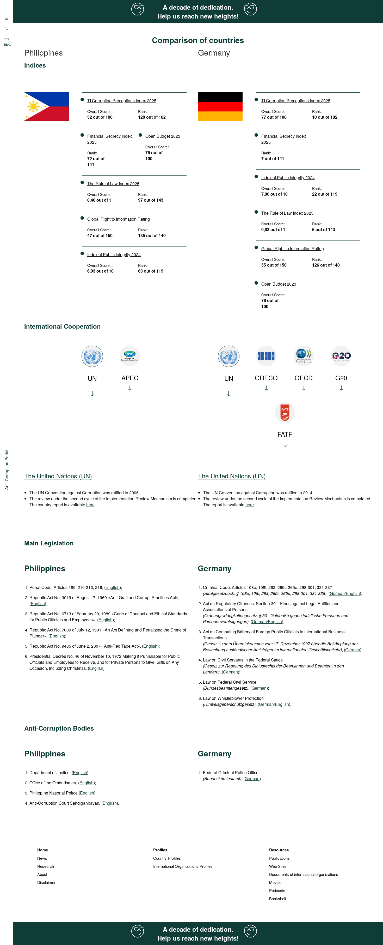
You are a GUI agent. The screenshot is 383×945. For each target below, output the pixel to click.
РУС (7, 39)
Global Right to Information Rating (118, 219)
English (113, 587)
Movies (275, 882)
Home (42, 850)
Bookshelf (277, 898)
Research (45, 866)
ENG (7, 44)
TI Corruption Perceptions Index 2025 (121, 101)
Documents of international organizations (303, 874)
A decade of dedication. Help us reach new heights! (198, 11)
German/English (345, 593)
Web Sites (278, 866)
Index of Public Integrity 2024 (114, 254)
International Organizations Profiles (183, 866)
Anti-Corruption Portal (7, 469)
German (352, 650)
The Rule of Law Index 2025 (113, 183)
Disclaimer (46, 882)
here (90, 505)
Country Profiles (167, 858)
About (42, 874)
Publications (279, 858)
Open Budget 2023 (162, 136)
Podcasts (277, 890)
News (42, 858)
